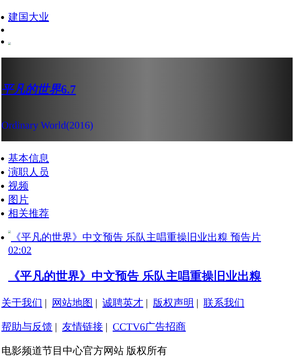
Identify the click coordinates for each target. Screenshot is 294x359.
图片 (18, 199)
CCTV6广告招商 (149, 326)
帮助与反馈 (26, 326)
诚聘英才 (122, 302)
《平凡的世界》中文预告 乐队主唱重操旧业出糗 (134, 276)
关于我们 (21, 302)
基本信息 (28, 158)
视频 (18, 185)
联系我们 (223, 302)
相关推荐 (28, 213)
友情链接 (82, 326)
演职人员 (28, 172)
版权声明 (173, 302)
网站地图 (72, 302)
